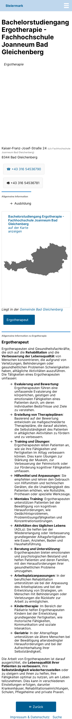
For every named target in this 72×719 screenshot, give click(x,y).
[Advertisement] (36, 107)
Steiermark (14, 6)
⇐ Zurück (36, 707)
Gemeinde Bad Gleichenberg (41, 309)
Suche (57, 717)
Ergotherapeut (17, 320)
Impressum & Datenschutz (30, 717)
